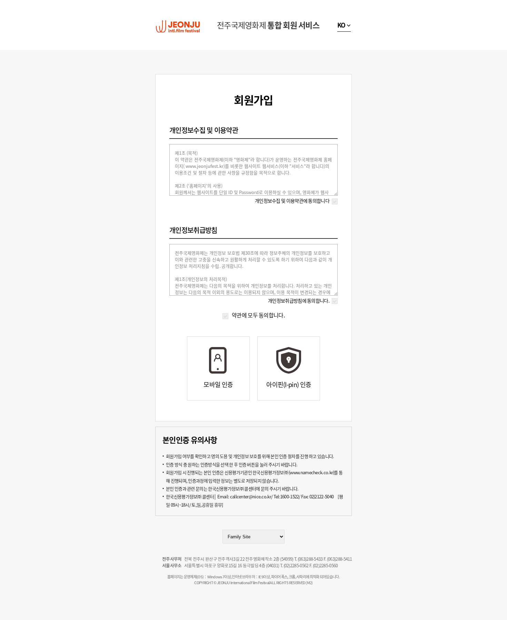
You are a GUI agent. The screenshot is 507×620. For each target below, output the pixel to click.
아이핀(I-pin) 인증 (288, 384)
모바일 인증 (218, 384)
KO (341, 25)
